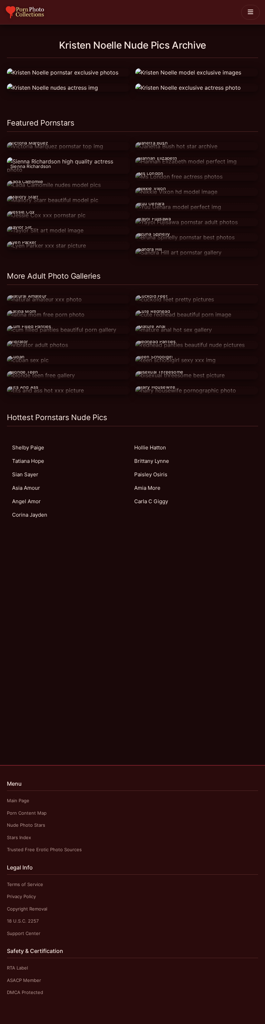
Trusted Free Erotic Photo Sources (44, 849)
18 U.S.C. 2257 (23, 921)
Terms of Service (25, 884)
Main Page (18, 800)
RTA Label (17, 968)
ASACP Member (24, 980)
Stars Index (19, 837)
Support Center (23, 933)
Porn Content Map (27, 813)
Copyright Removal (27, 909)
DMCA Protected (25, 992)
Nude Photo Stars (26, 825)
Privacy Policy (21, 896)
